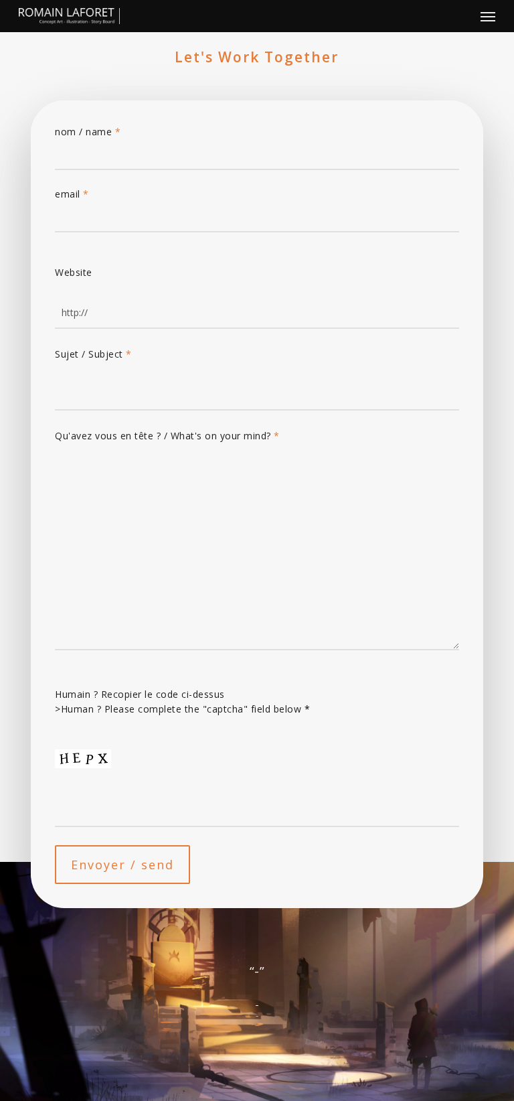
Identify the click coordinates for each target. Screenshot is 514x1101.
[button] (488, 16)
